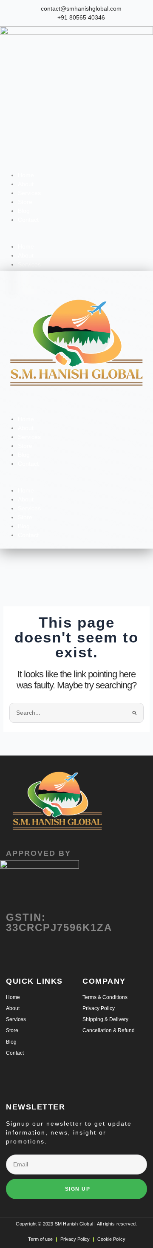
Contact (28, 219)
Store (25, 201)
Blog (24, 210)
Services (29, 193)
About (26, 184)
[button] (76, 237)
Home (26, 175)
